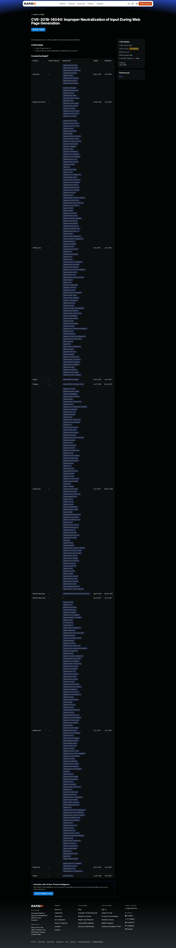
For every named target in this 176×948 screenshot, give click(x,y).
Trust (66, 941)
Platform (63, 4)
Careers (57, 930)
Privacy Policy (50, 941)
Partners (91, 4)
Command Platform (38, 913)
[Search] (128, 3)
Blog (79, 909)
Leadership (58, 913)
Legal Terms (41, 941)
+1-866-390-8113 (131, 908)
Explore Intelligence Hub (43, 893)
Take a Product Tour (38, 930)
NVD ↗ (121, 76)
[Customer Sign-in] (136, 3)
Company (100, 4)
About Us (58, 909)
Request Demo (145, 3)
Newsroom (58, 916)
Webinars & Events (84, 916)
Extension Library (108, 920)
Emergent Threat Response (87, 913)
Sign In (104, 909)
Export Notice (59, 941)
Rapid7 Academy (107, 923)
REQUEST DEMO (38, 29)
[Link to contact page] (132, 3)
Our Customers (60, 920)
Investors (58, 926)
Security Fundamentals (86, 926)
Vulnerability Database (86, 923)
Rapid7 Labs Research (86, 920)
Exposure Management (39, 915)
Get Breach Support (38, 932)
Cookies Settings (97, 942)
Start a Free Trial (37, 927)
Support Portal (107, 913)
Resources (81, 4)
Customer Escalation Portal (111, 926)
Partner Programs (61, 923)
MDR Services (36, 918)
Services (72, 4)
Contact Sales (36, 934)
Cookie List (73, 941)
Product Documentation (110, 916)
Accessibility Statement (84, 941)
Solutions (34, 920)
